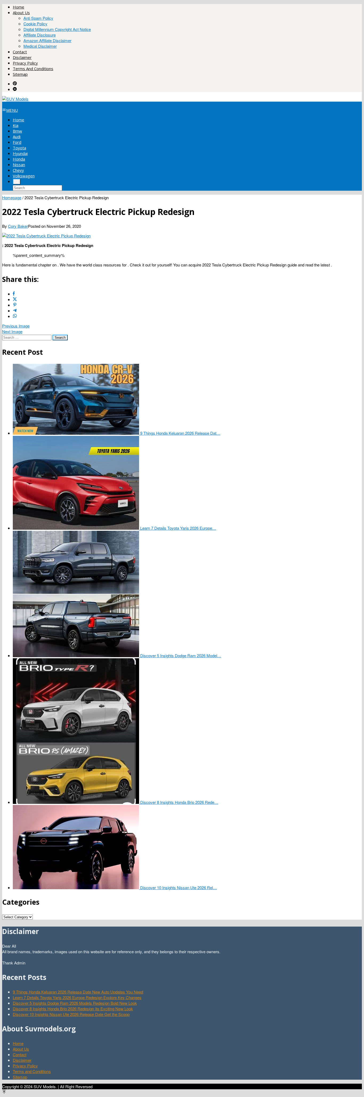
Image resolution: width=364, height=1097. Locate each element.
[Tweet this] (15, 299)
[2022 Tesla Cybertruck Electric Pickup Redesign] (46, 235)
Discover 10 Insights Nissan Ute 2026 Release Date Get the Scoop (71, 1014)
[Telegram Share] (15, 310)
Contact (19, 1054)
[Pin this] (15, 305)
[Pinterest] (15, 83)
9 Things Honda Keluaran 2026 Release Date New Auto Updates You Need (78, 992)
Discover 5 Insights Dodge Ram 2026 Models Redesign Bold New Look (75, 1003)
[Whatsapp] (15, 316)
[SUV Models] (15, 99)
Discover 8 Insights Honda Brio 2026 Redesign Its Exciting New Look (73, 1008)
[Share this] (14, 294)
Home (18, 1043)
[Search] (17, 182)
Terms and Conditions (32, 1071)
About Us (21, 1049)
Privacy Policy (25, 1065)
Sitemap (20, 1077)
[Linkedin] (15, 89)
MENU (12, 110)
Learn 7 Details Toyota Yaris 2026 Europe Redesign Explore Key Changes (77, 997)
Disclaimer (22, 1060)
